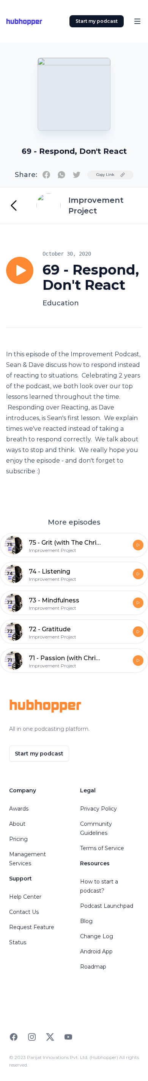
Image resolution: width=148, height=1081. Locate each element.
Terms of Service (102, 848)
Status (17, 942)
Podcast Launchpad (106, 905)
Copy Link (105, 174)
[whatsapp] (61, 174)
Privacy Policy (98, 808)
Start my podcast (97, 21)
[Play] (19, 270)
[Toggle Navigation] (137, 21)
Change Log (96, 936)
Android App (96, 951)
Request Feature (31, 927)
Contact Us (24, 912)
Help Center (25, 896)
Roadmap (93, 966)
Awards (18, 808)
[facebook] (46, 174)
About (17, 823)
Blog (86, 921)
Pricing (18, 839)
